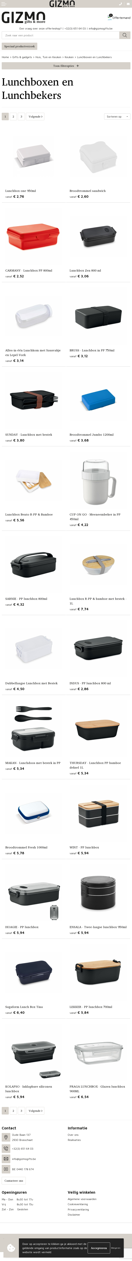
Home (5, 57)
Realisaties (74, 1139)
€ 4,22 (79, 525)
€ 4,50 (14, 689)
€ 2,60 (79, 196)
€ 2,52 (14, 276)
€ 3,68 (79, 440)
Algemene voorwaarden (82, 1199)
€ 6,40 (15, 1012)
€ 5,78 (14, 853)
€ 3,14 (14, 361)
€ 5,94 (79, 853)
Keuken (69, 57)
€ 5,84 (79, 1012)
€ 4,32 (14, 604)
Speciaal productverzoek (19, 46)
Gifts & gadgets (22, 57)
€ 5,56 (14, 520)
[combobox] (60, 35)
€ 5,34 (14, 768)
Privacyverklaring (78, 1209)
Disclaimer (74, 1214)
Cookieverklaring (78, 1204)
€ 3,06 (79, 276)
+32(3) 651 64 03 (75, 28)
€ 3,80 (14, 440)
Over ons (73, 1134)
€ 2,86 (79, 689)
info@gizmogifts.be (101, 28)
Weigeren (115, 1248)
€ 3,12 (79, 356)
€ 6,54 (79, 1097)
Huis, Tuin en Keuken (48, 57)
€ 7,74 (79, 609)
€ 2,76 (14, 196)
